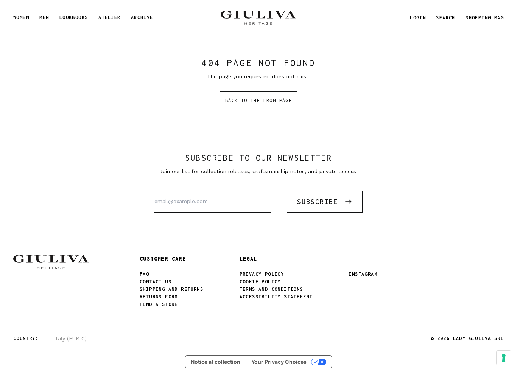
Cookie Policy (260, 281)
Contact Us (155, 281)
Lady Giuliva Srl (478, 338)
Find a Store (159, 304)
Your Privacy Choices (279, 362)
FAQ (144, 274)
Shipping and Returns (171, 289)
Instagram (363, 274)
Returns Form (159, 297)
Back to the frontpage (258, 100)
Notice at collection (215, 362)
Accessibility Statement (276, 297)
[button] (445, 18)
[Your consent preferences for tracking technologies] (504, 358)
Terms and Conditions (271, 289)
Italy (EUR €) (70, 338)
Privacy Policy (262, 274)
